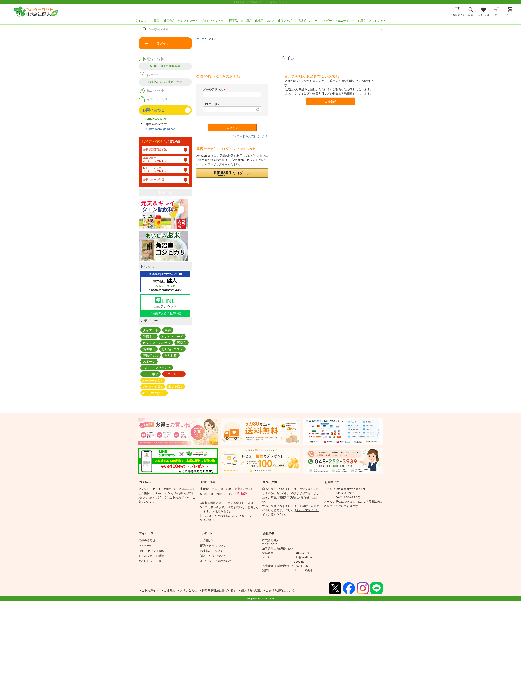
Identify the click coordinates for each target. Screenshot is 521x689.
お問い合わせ (188, 590)
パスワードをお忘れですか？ (249, 136)
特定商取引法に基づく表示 (219, 590)
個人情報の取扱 (251, 590)
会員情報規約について (280, 590)
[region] (260, 22)
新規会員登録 (146, 540)
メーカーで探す (152, 380)
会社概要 (268, 533)
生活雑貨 (300, 20)
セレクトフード (188, 20)
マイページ (146, 533)
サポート (206, 533)
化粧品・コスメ (265, 20)
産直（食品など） (154, 393)
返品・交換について (213, 555)
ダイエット (142, 20)
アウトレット (377, 20)
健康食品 (169, 20)
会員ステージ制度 (153, 179)
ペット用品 (359, 20)
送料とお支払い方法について (230, 515)
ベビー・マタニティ (336, 20)
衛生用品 (246, 20)
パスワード (212, 104)
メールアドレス (215, 89)
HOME (200, 38)
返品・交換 (270, 482)
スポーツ (314, 20)
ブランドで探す (152, 386)
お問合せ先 (332, 482)
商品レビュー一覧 (149, 561)
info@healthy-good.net (160, 129)
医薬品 (233, 20)
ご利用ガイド (178, 497)
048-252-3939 (155, 119)
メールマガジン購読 (151, 555)
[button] (232, 173)
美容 (156, 20)
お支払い (145, 482)
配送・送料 (208, 482)
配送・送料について (213, 545)
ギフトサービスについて (216, 561)
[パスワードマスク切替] (258, 109)
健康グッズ (285, 20)
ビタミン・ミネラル (213, 20)
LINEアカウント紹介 (151, 550)
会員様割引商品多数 (155, 149)
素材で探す (175, 386)
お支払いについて (211, 550)
